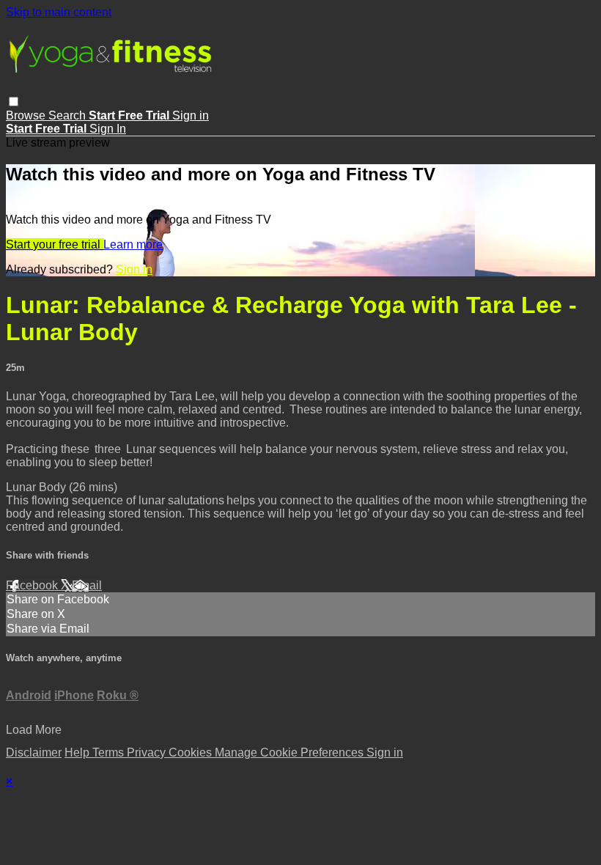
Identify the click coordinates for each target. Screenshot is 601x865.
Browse (27, 115)
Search (68, 115)
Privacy (148, 752)
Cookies (192, 752)
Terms (109, 752)
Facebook (33, 585)
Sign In (107, 128)
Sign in (190, 115)
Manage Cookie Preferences (290, 752)
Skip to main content (58, 12)
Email (87, 585)
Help (78, 752)
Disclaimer (34, 752)
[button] (13, 101)
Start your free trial (54, 244)
